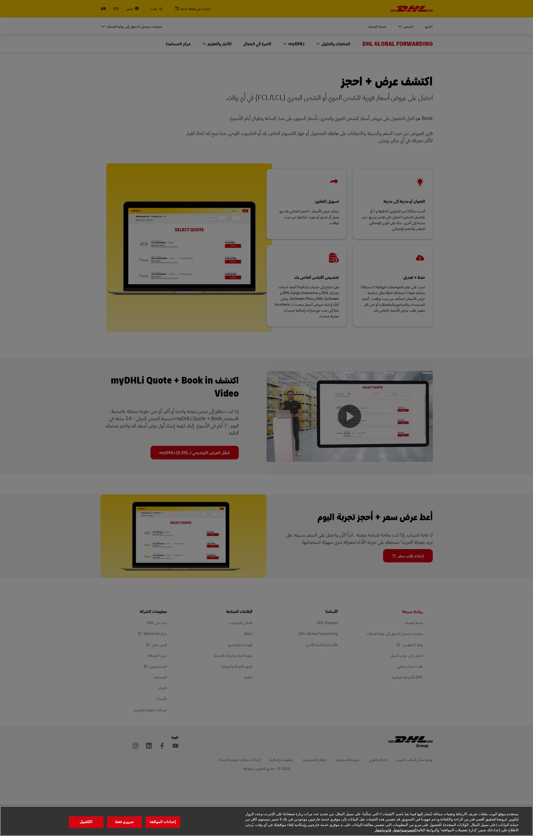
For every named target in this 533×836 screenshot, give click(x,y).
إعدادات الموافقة (163, 822)
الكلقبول (86, 822)
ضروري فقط (124, 822)
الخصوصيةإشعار (405, 830)
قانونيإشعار (382, 830)
